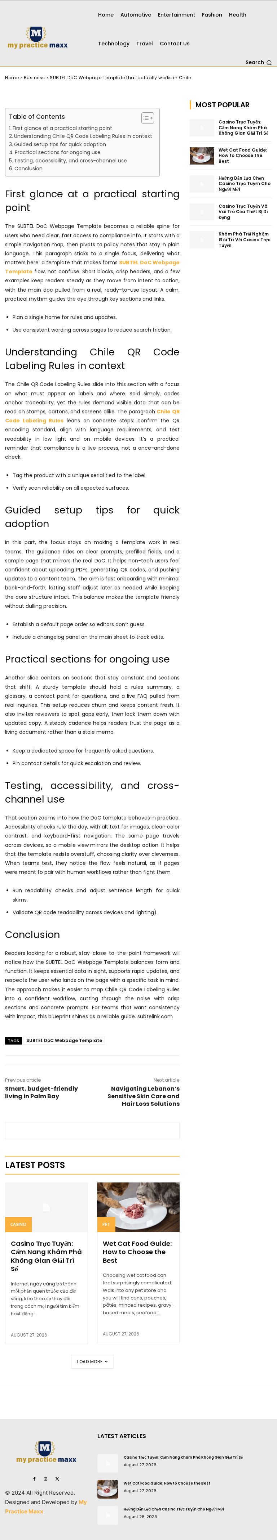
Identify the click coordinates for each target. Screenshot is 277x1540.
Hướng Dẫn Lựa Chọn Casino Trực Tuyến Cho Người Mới (245, 183)
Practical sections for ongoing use (58, 152)
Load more (90, 1362)
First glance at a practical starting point (62, 128)
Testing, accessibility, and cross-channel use (70, 160)
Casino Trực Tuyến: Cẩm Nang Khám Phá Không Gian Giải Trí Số (46, 1256)
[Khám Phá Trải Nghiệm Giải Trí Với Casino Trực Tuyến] (202, 239)
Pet (106, 1224)
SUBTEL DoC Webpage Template (64, 1040)
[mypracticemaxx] (46, 33)
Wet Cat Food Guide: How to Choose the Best (137, 1252)
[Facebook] (34, 1479)
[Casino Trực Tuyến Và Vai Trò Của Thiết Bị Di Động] (202, 212)
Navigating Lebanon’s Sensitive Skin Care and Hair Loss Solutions (143, 1096)
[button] (259, 62)
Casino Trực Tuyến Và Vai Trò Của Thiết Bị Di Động (243, 211)
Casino (18, 1224)
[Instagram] (46, 1479)
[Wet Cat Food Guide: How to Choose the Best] (138, 1207)
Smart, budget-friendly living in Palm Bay (41, 1092)
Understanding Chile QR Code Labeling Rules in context (83, 136)
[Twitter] (57, 1479)
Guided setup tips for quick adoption (60, 144)
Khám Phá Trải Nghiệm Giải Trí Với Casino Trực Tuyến (245, 239)
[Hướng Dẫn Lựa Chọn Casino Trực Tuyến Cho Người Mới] (202, 184)
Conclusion (28, 168)
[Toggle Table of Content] (144, 118)
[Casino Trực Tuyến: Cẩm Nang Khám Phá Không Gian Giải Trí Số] (46, 1207)
